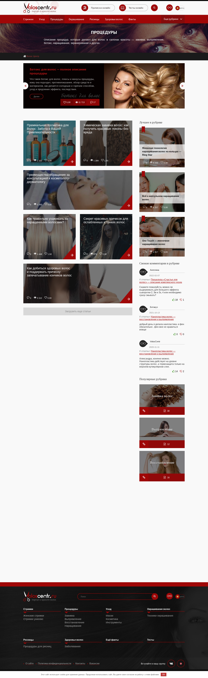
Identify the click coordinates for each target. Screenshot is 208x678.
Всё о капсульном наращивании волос (160, 198)
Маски (109, 615)
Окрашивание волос (158, 609)
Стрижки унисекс (33, 619)
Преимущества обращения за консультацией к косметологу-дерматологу (48, 178)
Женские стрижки (33, 615)
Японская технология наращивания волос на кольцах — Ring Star (161, 151)
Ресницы (94, 19)
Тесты (150, 640)
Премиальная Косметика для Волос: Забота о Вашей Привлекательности (48, 128)
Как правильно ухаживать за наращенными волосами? (47, 220)
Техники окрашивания (160, 615)
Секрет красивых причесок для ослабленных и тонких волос (105, 220)
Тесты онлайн (136, 7)
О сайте (29, 663)
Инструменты (114, 622)
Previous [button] (24, 85)
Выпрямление (162, 429)
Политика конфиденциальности (54, 663)
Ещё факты (112, 640)
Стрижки (28, 19)
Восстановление (162, 462)
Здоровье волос (114, 19)
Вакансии (94, 663)
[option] (104, 86)
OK (163, 674)
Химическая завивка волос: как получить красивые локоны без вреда (105, 128)
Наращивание (73, 625)
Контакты (80, 663)
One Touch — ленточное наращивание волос (155, 242)
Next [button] (183, 85)
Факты (132, 19)
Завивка (69, 615)
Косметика (112, 619)
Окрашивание (76, 19)
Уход (42, 19)
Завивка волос (162, 395)
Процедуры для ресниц (37, 646)
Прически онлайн (100, 7)
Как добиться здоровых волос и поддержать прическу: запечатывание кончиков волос (49, 271)
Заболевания (73, 646)
